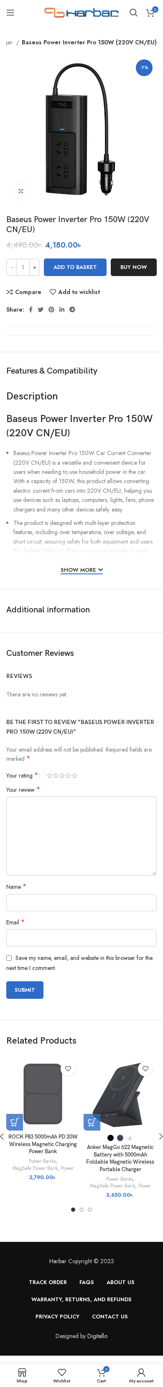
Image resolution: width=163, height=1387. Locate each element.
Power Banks (42, 1161)
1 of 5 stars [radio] (49, 775)
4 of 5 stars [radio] (68, 775)
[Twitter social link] (40, 309)
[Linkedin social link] (62, 309)
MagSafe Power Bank (35, 1168)
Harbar (57, 1261)
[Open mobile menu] (10, 12)
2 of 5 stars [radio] (56, 775)
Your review (23, 789)
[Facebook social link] (30, 309)
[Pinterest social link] (51, 309)
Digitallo (97, 1336)
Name (16, 886)
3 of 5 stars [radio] (62, 775)
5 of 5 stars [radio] (74, 775)
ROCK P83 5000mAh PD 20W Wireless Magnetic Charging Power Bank (43, 1144)
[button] (14, 1122)
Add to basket (75, 267)
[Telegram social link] (72, 309)
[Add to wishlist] (68, 1069)
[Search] (133, 12)
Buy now (133, 267)
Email (15, 922)
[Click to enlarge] (21, 191)
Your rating (22, 775)
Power (67, 1168)
